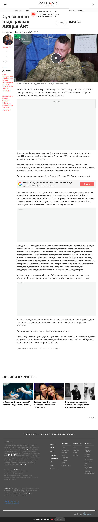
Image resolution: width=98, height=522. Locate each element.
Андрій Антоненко (50, 348)
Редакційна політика (88, 451)
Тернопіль (65, 452)
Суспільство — (8, 32)
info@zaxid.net (27, 476)
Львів (63, 447)
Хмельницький (66, 465)
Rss (74, 447)
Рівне (63, 463)
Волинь (64, 455)
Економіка (18, 10)
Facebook (76, 450)
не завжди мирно (74, 269)
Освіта (26, 10)
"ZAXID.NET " (26, 449)
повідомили (23, 95)
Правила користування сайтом (88, 467)
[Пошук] (92, 4)
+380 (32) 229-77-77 (16, 474)
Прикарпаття (65, 450)
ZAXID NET (49, 3)
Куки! (51, 519)
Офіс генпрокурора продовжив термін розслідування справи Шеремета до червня (7, 81)
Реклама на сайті (88, 462)
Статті (52, 448)
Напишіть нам (89, 459)
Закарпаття (65, 458)
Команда (87, 454)
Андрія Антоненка (40, 263)
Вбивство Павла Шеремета (28, 348)
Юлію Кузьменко (44, 257)
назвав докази (69, 275)
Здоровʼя (81, 10)
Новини (53, 444)
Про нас (87, 447)
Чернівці (64, 460)
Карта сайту (54, 469)
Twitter (75, 452)
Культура (72, 10)
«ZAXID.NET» (17, 470)
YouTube (75, 455)
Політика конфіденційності (90, 472)
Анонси (53, 455)
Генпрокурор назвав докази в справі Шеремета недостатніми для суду (7, 102)
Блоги (52, 451)
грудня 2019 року (54, 251)
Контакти (87, 457)
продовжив (81, 336)
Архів (52, 465)
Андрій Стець (8, 47)
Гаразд (61, 23)
